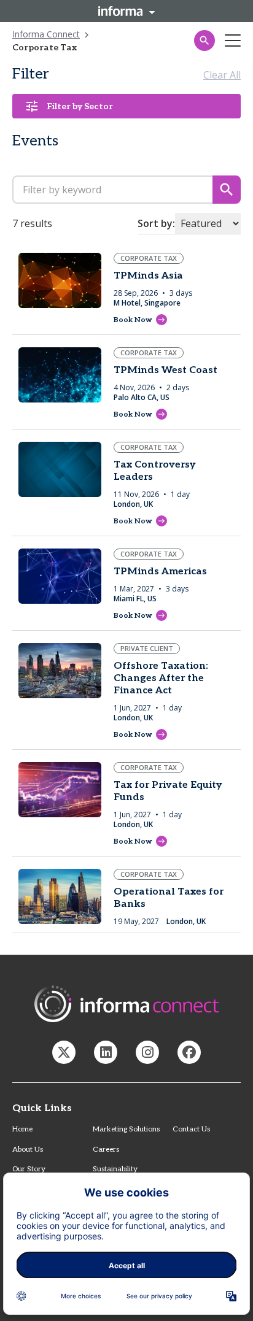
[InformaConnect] (64, 1052)
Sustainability (115, 1169)
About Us (27, 1149)
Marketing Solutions (126, 1129)
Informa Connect (46, 34)
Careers (106, 1149)
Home (22, 1129)
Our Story (28, 1169)
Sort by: (156, 223)
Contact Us (191, 1129)
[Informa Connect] (105, 1052)
